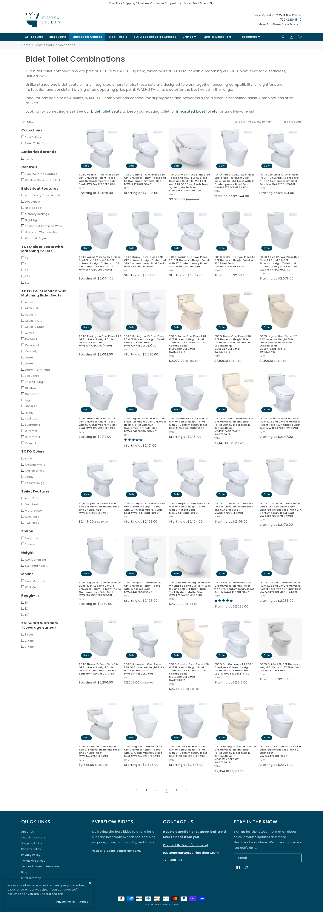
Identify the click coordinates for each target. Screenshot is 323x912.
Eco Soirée (32, 376)
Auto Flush (32, 498)
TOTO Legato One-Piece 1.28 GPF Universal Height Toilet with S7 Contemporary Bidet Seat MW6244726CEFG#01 (143, 751)
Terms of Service (33, 861)
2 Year (29, 641)
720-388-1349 (291, 20)
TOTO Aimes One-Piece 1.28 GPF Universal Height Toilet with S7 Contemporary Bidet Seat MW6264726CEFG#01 (188, 751)
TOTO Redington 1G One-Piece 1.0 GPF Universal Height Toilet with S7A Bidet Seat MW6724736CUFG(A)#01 (144, 341)
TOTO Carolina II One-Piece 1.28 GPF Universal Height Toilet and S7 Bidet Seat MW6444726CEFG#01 (99, 751)
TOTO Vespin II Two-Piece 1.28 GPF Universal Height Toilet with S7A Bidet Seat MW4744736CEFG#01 (189, 508)
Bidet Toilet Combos (87, 37)
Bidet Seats (57, 37)
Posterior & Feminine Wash (44, 226)
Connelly (31, 351)
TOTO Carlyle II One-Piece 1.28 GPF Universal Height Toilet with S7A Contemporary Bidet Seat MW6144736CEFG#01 (144, 508)
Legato (30, 400)
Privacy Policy (30, 855)
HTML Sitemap (31, 878)
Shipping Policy (31, 843)
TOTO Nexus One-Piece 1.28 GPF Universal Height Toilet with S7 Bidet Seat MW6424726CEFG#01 (280, 751)
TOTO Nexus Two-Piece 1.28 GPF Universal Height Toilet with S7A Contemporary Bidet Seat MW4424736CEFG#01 (234, 587)
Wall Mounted (34, 587)
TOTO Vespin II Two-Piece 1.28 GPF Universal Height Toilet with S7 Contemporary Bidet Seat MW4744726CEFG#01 (99, 179)
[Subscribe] (297, 858)
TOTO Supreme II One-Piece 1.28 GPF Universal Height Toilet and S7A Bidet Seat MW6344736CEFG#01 (145, 669)
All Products (34, 37)
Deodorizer (32, 201)
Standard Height (36, 566)
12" (27, 608)
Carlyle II (31, 339)
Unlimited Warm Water (41, 232)
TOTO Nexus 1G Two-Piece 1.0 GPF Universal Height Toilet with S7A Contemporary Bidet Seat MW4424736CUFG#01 (99, 669)
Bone (28, 458)
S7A (27, 276)
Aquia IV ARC (34, 321)
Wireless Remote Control (42, 180)
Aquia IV (30, 314)
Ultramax (31, 431)
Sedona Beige (34, 483)
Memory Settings (37, 214)
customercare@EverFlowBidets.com (191, 853)
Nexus (29, 412)
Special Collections (218, 37)
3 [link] (166, 790)
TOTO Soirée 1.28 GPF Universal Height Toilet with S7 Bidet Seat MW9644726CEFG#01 (280, 667)
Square (30, 544)
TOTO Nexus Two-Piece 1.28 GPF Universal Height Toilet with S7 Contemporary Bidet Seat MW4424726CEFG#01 (98, 423)
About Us (27, 832)
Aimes (29, 302)
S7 (26, 270)
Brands (188, 37)
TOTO (29, 159)
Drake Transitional (37, 370)
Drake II (30, 363)
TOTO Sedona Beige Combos (155, 37)
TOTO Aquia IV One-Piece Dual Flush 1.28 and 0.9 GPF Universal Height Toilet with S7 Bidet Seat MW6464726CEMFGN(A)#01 (280, 587)
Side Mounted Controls (41, 174)
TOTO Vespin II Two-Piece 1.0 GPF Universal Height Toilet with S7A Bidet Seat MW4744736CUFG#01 (143, 587)
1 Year (29, 634)
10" (27, 603)
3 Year (29, 647)
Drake (29, 357)
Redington (32, 418)
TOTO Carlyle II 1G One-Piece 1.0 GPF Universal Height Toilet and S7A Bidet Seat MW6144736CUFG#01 (234, 508)
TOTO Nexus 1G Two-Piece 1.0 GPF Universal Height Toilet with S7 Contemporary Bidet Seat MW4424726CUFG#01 (188, 423)
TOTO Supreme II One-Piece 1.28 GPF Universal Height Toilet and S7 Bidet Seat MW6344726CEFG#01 (99, 508)
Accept (84, 902)
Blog (24, 872)
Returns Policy (31, 849)
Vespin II (30, 443)
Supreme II (32, 425)
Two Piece (32, 523)
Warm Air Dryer (35, 238)
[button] (283, 37)
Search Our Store (33, 837)
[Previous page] (136, 790)
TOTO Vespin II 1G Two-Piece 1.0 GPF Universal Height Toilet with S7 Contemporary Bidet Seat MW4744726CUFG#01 (189, 262)
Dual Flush (32, 504)
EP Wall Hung (34, 382)
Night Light (32, 220)
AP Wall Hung (34, 308)
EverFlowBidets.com (166, 904)
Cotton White (34, 471)
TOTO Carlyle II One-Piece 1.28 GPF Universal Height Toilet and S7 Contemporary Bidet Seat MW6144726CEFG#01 (145, 179)
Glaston (30, 388)
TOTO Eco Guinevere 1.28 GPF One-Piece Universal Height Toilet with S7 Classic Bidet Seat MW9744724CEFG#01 (233, 669)
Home (25, 45)
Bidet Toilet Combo (38, 143)
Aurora (29, 333)
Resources (249, 37)
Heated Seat (34, 208)
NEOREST (31, 406)
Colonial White (35, 465)
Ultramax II (32, 437)
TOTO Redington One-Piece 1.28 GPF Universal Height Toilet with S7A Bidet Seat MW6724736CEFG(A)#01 (100, 341)
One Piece (32, 517)
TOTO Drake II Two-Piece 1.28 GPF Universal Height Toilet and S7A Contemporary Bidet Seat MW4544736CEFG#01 (145, 262)
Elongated (32, 538)
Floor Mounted (35, 581)
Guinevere (32, 394)
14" (27, 615)
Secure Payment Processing (41, 866)
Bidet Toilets (118, 37)
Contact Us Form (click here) (185, 845)
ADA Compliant (35, 560)
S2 (26, 258)
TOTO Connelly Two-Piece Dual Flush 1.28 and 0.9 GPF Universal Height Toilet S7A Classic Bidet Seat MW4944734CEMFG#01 (280, 423)
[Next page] (187, 790)
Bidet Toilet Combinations (55, 45)
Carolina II (32, 345)
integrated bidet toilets (196, 111)
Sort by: (239, 122)
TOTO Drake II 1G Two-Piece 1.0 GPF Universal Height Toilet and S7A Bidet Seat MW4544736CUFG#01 (235, 262)
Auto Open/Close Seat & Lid (44, 195)
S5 (26, 264)
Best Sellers (33, 137)
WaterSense (33, 510)
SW (27, 283)
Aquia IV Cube (35, 327)
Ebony (29, 477)
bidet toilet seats (106, 111)
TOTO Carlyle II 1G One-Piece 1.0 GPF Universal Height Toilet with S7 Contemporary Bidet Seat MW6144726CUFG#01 (279, 179)
